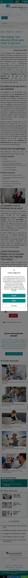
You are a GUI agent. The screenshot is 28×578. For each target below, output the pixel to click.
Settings (14, 306)
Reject (14, 301)
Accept (14, 296)
